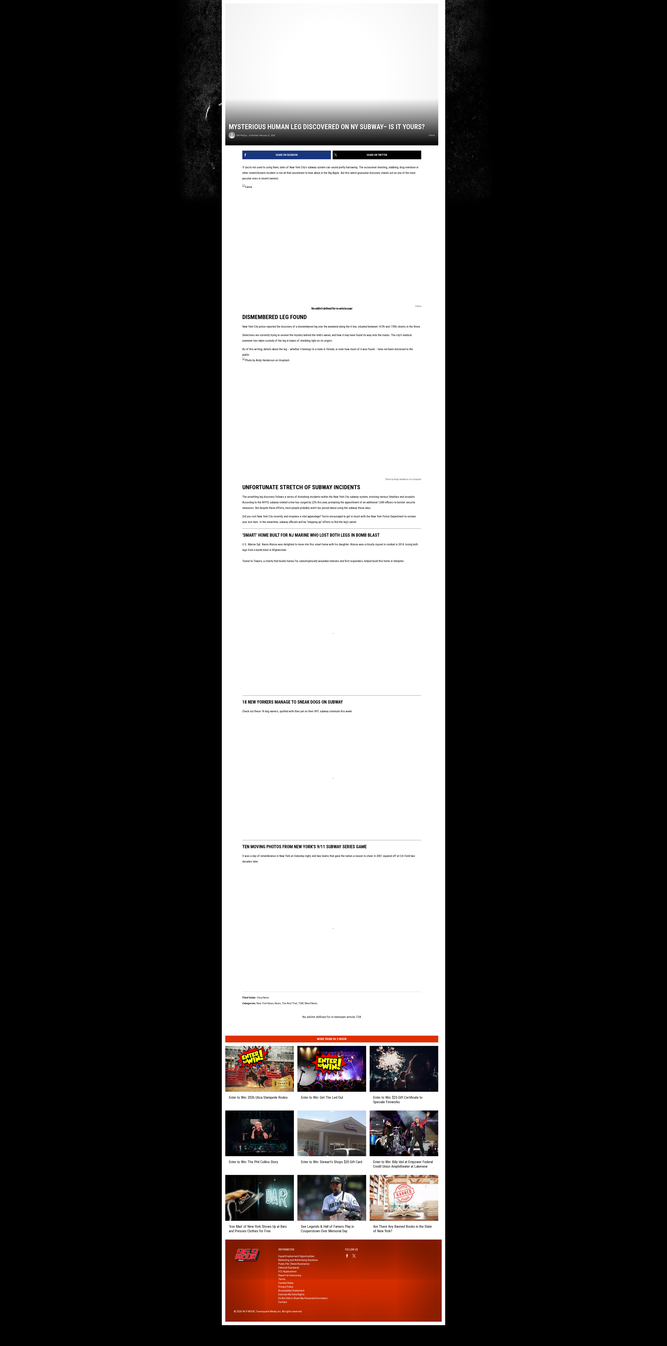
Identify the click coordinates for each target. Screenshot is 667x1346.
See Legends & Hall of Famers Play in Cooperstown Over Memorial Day (327, 1228)
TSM (300, 1003)
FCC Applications (287, 1271)
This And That (289, 1003)
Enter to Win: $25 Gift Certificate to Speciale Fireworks (397, 1099)
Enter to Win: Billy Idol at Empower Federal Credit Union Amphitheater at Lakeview (403, 1164)
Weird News (310, 1003)
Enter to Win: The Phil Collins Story (253, 1162)
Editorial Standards (288, 1267)
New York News (265, 1003)
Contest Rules (286, 1283)
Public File (283, 1263)
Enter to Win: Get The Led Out (322, 1097)
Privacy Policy (285, 1286)
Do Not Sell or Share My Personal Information (303, 1298)
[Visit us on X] (355, 1256)
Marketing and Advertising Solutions (298, 1260)
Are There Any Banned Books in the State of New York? (402, 1228)
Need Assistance (300, 1263)
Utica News (263, 997)
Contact (282, 1302)
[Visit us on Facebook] (348, 1256)
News (278, 1003)
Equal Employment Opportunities (296, 1256)
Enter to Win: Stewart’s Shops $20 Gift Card (331, 1162)
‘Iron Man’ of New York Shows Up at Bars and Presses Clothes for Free (258, 1228)
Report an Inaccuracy (289, 1275)
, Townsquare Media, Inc (268, 1311)
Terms (281, 1279)
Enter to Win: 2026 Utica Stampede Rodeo (258, 1097)
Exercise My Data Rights (291, 1294)
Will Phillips (241, 135)
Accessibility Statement (291, 1290)
